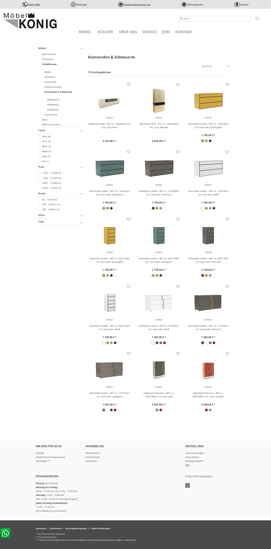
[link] (85, 31)
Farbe (41, 130)
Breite (41, 193)
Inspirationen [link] (192, 457)
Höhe (41, 215)
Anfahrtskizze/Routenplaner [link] (50, 457)
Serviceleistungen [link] (194, 453)
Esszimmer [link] (91, 461)
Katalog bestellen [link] (194, 461)
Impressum (41, 528)
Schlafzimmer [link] (93, 457)
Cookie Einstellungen (100, 528)
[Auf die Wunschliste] (128, 84)
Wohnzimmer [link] (93, 453)
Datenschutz (56, 528)
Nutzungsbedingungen (76, 528)
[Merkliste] (257, 18)
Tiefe (41, 221)
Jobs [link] (187, 464)
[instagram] (187, 485)
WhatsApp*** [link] (43, 461)
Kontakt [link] (40, 453)
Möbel (42, 48)
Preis (41, 167)
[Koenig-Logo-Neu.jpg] (34, 20)
